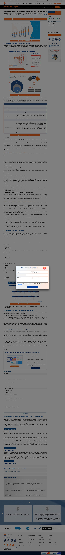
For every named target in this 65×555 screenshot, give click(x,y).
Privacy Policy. (42, 283)
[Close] (48, 266)
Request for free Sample (32, 286)
